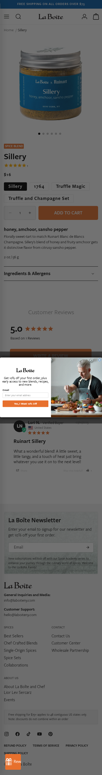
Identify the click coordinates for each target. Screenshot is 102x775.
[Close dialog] (99, 360)
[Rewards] (13, 762)
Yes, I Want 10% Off (25, 404)
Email (6, 390)
